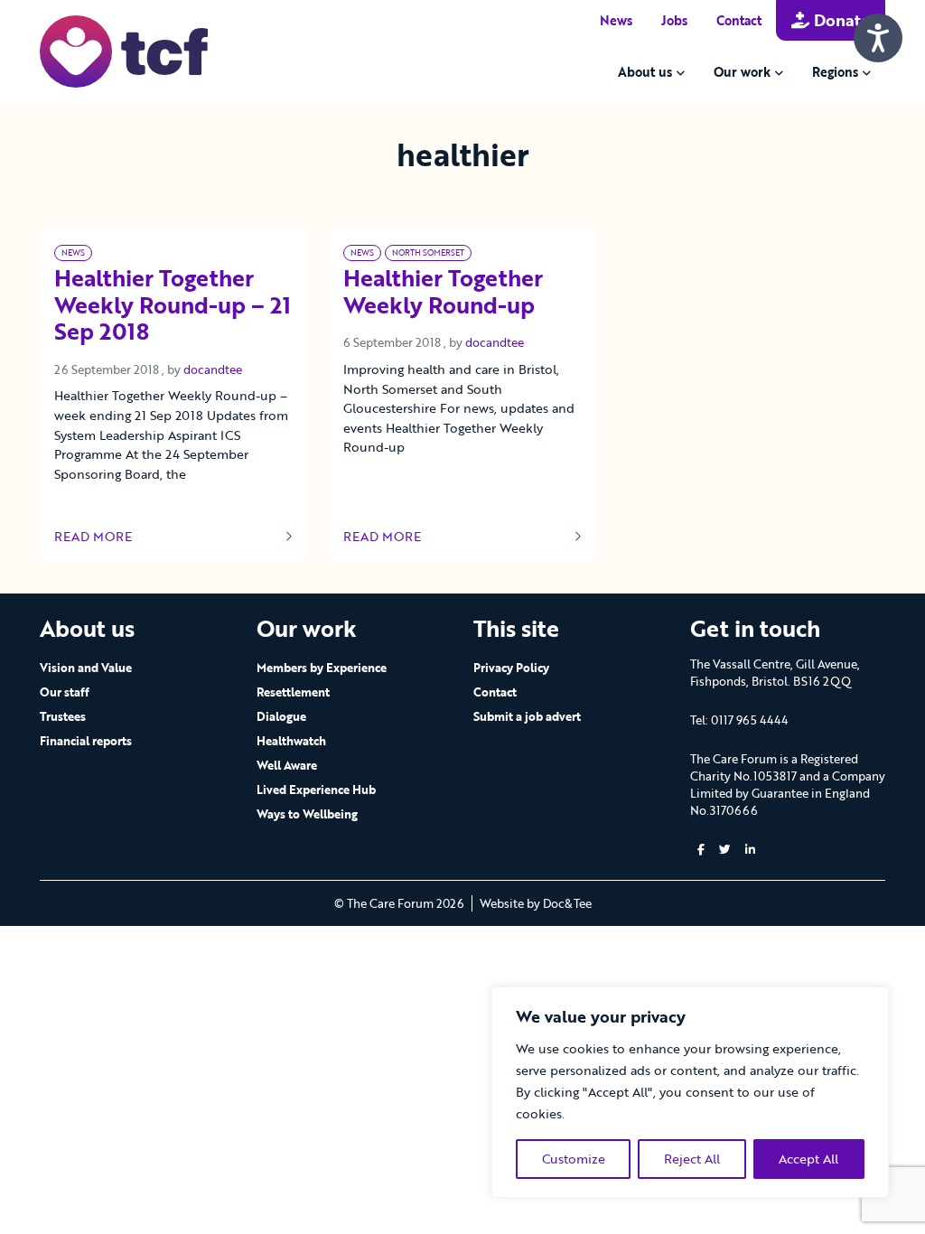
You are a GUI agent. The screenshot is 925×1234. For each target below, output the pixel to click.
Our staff (64, 692)
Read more (108, 537)
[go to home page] (124, 50)
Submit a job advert (527, 716)
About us (645, 71)
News (616, 20)
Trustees (63, 716)
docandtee (212, 369)
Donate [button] (839, 20)
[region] (690, 1092)
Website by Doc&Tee (536, 903)
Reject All (692, 1158)
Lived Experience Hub (316, 789)
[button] (701, 849)
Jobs (674, 20)
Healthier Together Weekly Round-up (443, 293)
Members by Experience (322, 667)
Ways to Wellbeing (307, 814)
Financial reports (86, 741)
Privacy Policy (511, 667)
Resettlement (293, 692)
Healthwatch (291, 741)
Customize (573, 1158)
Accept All (808, 1158)
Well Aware (287, 765)
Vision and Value (86, 667)
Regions (835, 71)
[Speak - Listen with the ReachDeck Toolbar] (878, 38)
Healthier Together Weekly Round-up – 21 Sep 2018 (172, 306)
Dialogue (281, 716)
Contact (738, 20)
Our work (742, 71)
